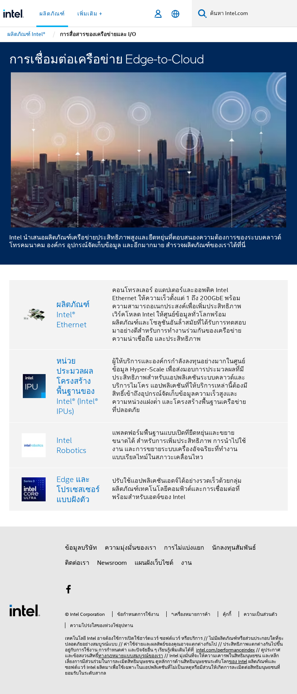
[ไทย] (175, 13)
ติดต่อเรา (77, 563)
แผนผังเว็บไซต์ (154, 563)
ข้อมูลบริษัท (81, 548)
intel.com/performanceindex (225, 650)
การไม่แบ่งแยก (184, 548)
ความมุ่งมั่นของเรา (130, 548)
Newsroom (112, 563)
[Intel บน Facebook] (68, 591)
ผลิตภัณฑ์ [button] (52, 13)
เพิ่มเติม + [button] (89, 13)
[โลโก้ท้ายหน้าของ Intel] (24, 610)
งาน (186, 563)
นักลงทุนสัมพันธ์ (234, 548)
